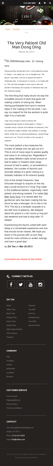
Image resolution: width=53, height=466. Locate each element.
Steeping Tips (33, 317)
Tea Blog (16, 29)
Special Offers (34, 325)
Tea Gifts (32, 309)
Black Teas (10, 313)
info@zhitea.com (18, 439)
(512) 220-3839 (18, 436)
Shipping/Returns (13, 400)
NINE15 (35, 458)
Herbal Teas (11, 325)
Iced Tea (31, 313)
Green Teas (11, 321)
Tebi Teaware (11, 333)
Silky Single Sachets (14, 329)
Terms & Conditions (14, 408)
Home (7, 29)
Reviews (9, 377)
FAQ (8, 357)
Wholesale (10, 369)
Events (9, 365)
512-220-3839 (30, 3)
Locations (10, 373)
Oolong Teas (11, 317)
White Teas (10, 309)
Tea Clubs (32, 321)
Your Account (11, 396)
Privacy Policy (11, 404)
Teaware (9, 337)
